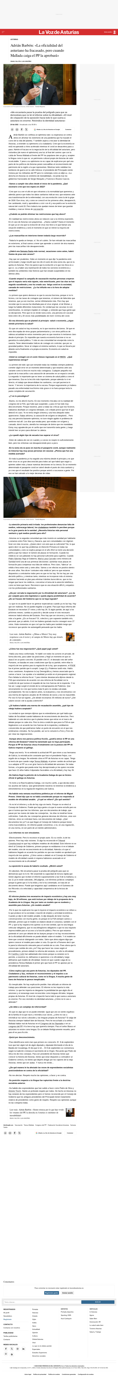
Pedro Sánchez (15, 559)
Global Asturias (37, 1339)
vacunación (38, 209)
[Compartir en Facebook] (22, 129)
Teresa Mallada (40, 761)
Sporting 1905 (66, 1315)
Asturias (35, 1313)
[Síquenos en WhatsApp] (5, 1353)
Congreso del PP (41, 1125)
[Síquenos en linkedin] (23, 1348)
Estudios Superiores (39, 1353)
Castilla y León (17, 954)
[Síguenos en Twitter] (11, 1348)
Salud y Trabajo (95, 1332)
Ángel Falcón (15, 61)
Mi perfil (6, 1313)
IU (46, 668)
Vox (23, 974)
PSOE (72, 665)
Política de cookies (54, 1374)
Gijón (34, 1319)
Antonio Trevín (15, 1091)
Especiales (36, 1349)
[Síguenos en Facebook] (5, 1348)
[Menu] (3, 32)
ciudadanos (43, 527)
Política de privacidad (39, 1374)
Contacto (6, 1339)
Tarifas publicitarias (10, 1336)
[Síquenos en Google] (11, 1354)
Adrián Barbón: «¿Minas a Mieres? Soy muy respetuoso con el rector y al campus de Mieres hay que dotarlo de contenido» (36, 637)
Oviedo (34, 1316)
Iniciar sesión (67, 1293)
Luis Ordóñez (26, 61)
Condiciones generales (69, 1374)
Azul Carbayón (66, 1318)
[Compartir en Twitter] (26, 129)
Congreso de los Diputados (52, 1024)
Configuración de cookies (86, 1374)
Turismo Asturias (96, 1328)
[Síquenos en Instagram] (17, 1348)
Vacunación (18, 1125)
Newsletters (7, 1316)
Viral (33, 1343)
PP (66, 739)
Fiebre (22, 416)
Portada (35, 1309)
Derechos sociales (39, 1356)
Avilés (34, 1323)
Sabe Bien (93, 1318)
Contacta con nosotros (11, 1328)
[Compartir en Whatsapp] (12, 129)
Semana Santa (26, 251)
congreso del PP (15, 1026)
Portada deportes (67, 1312)
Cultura (35, 1336)
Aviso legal (28, 1374)
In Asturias (93, 1312)
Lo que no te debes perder (42, 1346)
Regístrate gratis (51, 1293)
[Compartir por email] (17, 129)
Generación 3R (95, 1322)
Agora (92, 1315)
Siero (34, 1326)
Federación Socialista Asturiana (58, 1125)
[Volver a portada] (59, 32)
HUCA (63, 357)
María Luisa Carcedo (47, 559)
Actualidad (36, 1329)
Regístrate (7, 1319)
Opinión (35, 1332)
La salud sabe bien (96, 1325)
